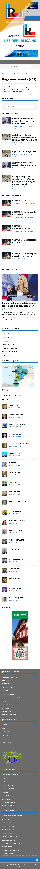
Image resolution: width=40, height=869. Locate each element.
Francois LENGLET (16, 550)
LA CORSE (5, 725)
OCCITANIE (5, 684)
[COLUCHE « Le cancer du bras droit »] (6, 214)
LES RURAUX (6, 334)
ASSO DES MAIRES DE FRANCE (11, 806)
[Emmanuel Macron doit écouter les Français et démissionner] (6, 120)
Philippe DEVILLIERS (16, 540)
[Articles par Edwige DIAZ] (4, 466)
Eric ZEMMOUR (14, 492)
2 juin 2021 (17, 231)
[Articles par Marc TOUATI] (4, 571)
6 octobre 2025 (18, 126)
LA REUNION (6, 732)
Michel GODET (14, 473)
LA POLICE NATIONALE (9, 789)
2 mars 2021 (17, 259)
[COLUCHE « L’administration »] (6, 228)
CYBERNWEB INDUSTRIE (9, 837)
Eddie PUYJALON (15, 405)
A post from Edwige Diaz (24, 151)
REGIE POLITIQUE (7, 823)
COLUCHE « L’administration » (22, 227)
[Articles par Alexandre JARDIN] (4, 600)
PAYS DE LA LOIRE (7, 687)
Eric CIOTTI (13, 482)
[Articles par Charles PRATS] (4, 591)
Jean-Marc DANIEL (16, 530)
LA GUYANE (5, 739)
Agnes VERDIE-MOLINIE (17, 521)
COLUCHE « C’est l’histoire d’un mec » (25, 241)
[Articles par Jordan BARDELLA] (4, 562)
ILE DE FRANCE (6, 711)
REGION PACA (6, 680)
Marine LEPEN (14, 453)
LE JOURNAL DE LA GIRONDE (11, 843)
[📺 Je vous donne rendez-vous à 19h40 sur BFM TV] (6, 165)
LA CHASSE (6, 341)
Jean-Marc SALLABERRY (18, 501)
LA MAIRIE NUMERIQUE (9, 854)
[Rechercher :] (20, 67)
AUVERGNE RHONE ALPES (10, 694)
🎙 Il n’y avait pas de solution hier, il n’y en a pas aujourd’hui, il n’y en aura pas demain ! (23, 180)
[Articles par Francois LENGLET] (4, 552)
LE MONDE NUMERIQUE (10, 348)
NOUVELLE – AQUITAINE (9, 677)
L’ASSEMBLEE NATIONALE (10, 775)
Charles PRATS (15, 588)
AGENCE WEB (6, 819)
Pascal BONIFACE (15, 578)
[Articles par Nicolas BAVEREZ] (4, 437)
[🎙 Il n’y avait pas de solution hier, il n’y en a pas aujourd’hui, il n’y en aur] (6, 178)
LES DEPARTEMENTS (8, 802)
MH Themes (20, 867)
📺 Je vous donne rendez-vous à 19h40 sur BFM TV (24, 164)
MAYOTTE (5, 728)
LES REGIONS (6, 799)
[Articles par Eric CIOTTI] (4, 485)
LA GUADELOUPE (7, 735)
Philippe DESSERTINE (17, 424)
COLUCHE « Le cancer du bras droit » (24, 213)
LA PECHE (5, 337)
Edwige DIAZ (14, 463)
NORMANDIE (6, 701)
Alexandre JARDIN (16, 598)
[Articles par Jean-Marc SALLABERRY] (4, 504)
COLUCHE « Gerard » (22, 200)
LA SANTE (5, 792)
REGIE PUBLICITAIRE (8, 826)
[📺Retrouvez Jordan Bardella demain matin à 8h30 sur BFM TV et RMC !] (6, 137)
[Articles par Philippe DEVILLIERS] (4, 543)
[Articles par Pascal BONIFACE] (4, 581)
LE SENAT (5, 778)
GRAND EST (5, 708)
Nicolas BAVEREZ (15, 434)
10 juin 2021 (17, 203)
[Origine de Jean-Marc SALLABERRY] (20, 635)
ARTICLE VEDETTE (9, 269)
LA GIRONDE (6, 355)
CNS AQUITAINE (7, 847)
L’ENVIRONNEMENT (9, 345)
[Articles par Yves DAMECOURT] (4, 514)
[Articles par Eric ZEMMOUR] (4, 494)
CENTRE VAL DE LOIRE (9, 715)
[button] (37, 61)
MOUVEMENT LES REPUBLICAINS (12, 816)
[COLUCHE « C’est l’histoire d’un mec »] (6, 242)
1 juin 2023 (17, 217)
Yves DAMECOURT (15, 511)
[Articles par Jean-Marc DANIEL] (4, 533)
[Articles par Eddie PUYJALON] (4, 408)
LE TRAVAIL (5, 796)
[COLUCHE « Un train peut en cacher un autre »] (6, 255)
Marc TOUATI (14, 569)
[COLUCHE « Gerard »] (6, 203)
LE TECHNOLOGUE (8, 833)
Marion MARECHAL (16, 415)
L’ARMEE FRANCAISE (8, 785)
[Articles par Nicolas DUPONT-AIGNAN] (4, 446)
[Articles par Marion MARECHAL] (4, 417)
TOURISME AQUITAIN (9, 352)
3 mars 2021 (17, 245)
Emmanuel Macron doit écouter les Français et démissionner (23, 121)
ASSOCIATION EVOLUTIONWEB (11, 830)
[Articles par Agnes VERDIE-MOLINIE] (4, 523)
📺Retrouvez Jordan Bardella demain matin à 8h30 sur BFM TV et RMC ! (24, 137)
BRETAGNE (5, 691)
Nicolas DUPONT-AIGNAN (19, 444)
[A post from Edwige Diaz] (6, 153)
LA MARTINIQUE (7, 742)
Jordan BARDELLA (16, 559)
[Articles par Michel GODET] (4, 475)
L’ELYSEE (4, 782)
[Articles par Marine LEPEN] (4, 456)
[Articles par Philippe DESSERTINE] (4, 427)
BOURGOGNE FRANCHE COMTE (12, 698)
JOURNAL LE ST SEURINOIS (10, 850)
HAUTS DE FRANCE (8, 705)
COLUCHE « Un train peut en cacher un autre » (24, 254)
